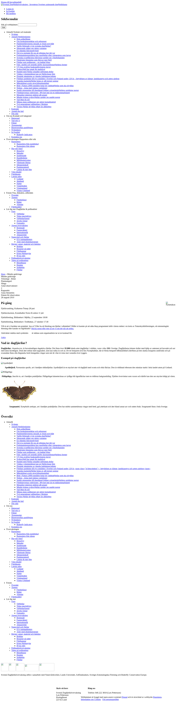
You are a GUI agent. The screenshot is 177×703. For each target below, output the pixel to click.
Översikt (14, 195)
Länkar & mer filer (24, 169)
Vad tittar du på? (23, 100)
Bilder (19, 202)
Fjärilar (19, 270)
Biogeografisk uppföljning (22, 127)
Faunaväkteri (22, 230)
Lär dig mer (21, 209)
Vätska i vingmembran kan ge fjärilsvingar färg (36, 74)
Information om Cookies (91, 699)
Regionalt (20, 228)
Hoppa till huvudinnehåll (11, 2)
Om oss (18, 116)
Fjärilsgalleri (16, 207)
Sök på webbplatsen (9, 25)
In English (10, 11)
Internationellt (22, 232)
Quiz (13, 211)
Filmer (14, 123)
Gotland (20, 179)
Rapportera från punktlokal (28, 144)
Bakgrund (15, 118)
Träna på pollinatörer (19, 260)
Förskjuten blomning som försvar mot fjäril (34, 60)
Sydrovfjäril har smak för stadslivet (31, 69)
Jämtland (20, 181)
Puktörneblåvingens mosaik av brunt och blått (35, 44)
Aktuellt (18, 32)
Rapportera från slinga (26, 146)
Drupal (124, 697)
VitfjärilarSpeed (23, 218)
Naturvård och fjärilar (20, 237)
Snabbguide (21, 155)
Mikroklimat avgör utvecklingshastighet (33, 83)
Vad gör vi (15, 120)
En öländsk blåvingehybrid (28, 51)
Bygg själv (21, 256)
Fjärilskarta (15, 174)
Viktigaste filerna (23, 162)
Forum (19, 193)
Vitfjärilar (20, 214)
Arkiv (3, 337)
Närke (19, 183)
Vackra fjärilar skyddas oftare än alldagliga (34, 107)
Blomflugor (21, 263)
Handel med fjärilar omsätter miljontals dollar (35, 72)
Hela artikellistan (23, 39)
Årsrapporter (16, 125)
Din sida (14, 114)
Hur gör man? (17, 148)
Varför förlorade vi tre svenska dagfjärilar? (34, 46)
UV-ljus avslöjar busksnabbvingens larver (34, 67)
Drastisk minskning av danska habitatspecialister (36, 76)
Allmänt (20, 204)
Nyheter (14, 34)
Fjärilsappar (21, 251)
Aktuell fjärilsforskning (20, 37)
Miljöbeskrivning (24, 160)
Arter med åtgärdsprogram (27, 242)
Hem (3, 274)
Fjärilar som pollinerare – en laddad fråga (33, 62)
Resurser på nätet (24, 249)
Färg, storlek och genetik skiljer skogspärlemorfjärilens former (42, 65)
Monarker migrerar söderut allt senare (32, 95)
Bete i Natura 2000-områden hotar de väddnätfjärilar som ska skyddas (45, 86)
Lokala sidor (16, 176)
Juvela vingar (22, 221)
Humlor (20, 265)
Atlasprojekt (22, 235)
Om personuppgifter (110, 699)
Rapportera (15, 141)
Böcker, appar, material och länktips (26, 244)
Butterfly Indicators (24, 134)
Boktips (20, 246)
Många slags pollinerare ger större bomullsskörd (36, 102)
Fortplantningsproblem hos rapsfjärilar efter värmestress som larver (44, 55)
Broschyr (20, 151)
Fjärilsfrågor (22, 200)
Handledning (22, 158)
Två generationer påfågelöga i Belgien (32, 104)
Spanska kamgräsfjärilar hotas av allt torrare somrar (37, 81)
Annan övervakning (19, 225)
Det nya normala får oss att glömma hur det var (36, 53)
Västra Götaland (23, 190)
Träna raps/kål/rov (24, 216)
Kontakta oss (16, 137)
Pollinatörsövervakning (20, 258)
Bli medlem (11, 13)
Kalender (15, 109)
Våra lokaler (16, 172)
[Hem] (34, 4)
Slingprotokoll (22, 165)
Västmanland (22, 188)
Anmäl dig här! (17, 111)
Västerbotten (22, 186)
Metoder (20, 153)
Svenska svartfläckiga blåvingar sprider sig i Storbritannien (41, 58)
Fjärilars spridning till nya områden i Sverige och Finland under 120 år (68, 79)
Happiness (157, 697)
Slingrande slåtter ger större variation (32, 48)
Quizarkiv (21, 223)
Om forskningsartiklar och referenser (32, 41)
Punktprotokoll (23, 167)
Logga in (10, 9)
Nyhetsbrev (16, 130)
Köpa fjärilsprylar (24, 253)
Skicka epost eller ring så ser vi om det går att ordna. (52, 328)
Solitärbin (20, 267)
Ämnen (14, 197)
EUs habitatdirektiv (24, 239)
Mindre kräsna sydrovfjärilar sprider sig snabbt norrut (38, 97)
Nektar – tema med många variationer (32, 88)
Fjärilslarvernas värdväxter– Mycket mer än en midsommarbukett (43, 93)
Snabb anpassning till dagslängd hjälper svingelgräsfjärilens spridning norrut (48, 90)
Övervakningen (21, 139)
